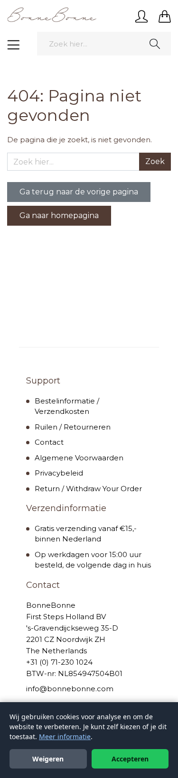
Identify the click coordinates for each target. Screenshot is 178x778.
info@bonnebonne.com (69, 688)
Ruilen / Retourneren (73, 426)
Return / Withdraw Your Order (88, 488)
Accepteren (130, 758)
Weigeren (48, 758)
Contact (49, 442)
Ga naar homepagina (59, 215)
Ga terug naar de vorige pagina (78, 191)
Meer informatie (65, 736)
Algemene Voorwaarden (79, 457)
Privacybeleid (59, 472)
